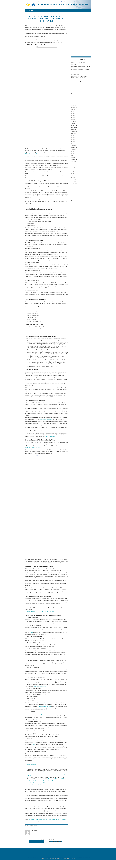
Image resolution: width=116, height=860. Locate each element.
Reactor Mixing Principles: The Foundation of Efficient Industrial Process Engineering (79, 77)
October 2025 (73, 105)
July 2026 (72, 87)
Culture (28, 825)
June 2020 (73, 196)
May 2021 (73, 173)
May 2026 (73, 91)
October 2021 (73, 163)
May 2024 (73, 139)
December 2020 (74, 183)
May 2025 (73, 115)
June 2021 (73, 171)
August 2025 (73, 109)
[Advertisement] (81, 35)
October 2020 (73, 187)
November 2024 (74, 127)
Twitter (74, 849)
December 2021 (74, 159)
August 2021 (73, 167)
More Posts (35, 833)
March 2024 (73, 143)
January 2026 (73, 99)
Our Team (49, 849)
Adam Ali (50, 23)
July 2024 (72, 135)
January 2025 (73, 123)
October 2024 (73, 129)
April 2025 (73, 117)
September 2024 (74, 131)
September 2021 (74, 165)
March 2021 (73, 177)
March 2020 (73, 202)
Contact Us (27, 849)
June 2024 (73, 137)
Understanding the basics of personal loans (37, 841)
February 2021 (73, 179)
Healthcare (32, 825)
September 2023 (74, 149)
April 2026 (73, 93)
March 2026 (73, 95)
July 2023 (72, 151)
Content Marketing (29, 10)
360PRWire (46, 821)
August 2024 (73, 133)
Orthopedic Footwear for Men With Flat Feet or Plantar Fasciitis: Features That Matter (80, 70)
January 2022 (73, 157)
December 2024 (74, 125)
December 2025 (74, 101)
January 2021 (73, 181)
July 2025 (72, 111)
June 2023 (73, 153)
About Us (27, 851)
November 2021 (74, 161)
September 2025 (74, 107)
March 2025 (73, 119)
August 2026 (73, 85)
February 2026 (73, 97)
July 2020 (72, 194)
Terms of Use (50, 851)
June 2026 (73, 89)
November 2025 (74, 103)
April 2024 (73, 141)
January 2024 (73, 145)
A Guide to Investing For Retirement (55, 841)
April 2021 (73, 175)
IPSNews (35, 825)
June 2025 (73, 113)
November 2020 (74, 185)
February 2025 (73, 121)
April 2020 (73, 200)
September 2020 (74, 190)
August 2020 (73, 192)
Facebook (74, 851)
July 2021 (72, 169)
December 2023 (74, 147)
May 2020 (73, 198)
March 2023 (73, 155)
